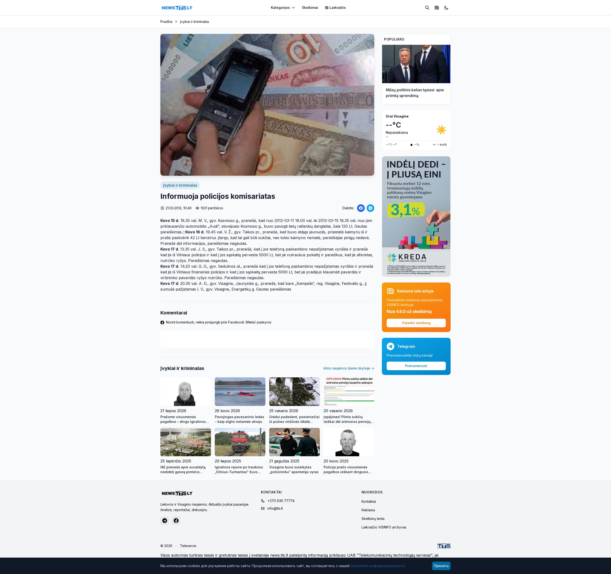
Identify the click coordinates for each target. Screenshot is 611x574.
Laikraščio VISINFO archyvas (384, 527)
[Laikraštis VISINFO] (436, 7)
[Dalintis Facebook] (361, 208)
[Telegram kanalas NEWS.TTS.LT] (164, 520)
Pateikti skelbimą (416, 323)
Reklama (368, 510)
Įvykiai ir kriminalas (194, 22)
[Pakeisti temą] (446, 7)
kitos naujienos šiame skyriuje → (349, 368)
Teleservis (188, 546)
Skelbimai (310, 7)
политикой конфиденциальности (377, 566)
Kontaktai (369, 501)
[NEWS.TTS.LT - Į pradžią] (177, 7)
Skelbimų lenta (373, 519)
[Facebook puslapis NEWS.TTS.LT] (176, 520)
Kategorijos (280, 7)
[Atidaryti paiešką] (427, 7)
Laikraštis (338, 7)
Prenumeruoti (416, 366)
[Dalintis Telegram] (370, 208)
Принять (441, 566)
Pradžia (166, 22)
